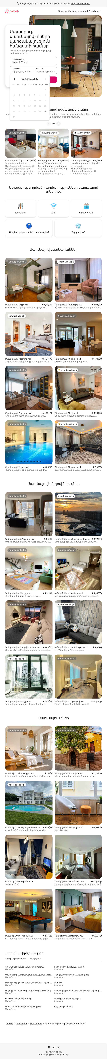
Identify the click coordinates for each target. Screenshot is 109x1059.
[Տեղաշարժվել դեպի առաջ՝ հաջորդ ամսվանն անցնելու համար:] (45, 79)
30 (45, 111)
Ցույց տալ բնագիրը (80, 3)
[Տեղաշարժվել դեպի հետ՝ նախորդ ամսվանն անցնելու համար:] (14, 79)
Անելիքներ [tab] (35, 958)
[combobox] (33, 62)
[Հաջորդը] (58, 123)
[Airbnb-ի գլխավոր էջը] (12, 11)
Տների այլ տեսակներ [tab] (15, 958)
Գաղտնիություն (46, 1054)
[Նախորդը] (49, 123)
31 (14, 117)
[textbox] (21, 71)
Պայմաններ (63, 1054)
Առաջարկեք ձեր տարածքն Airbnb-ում (79, 11)
